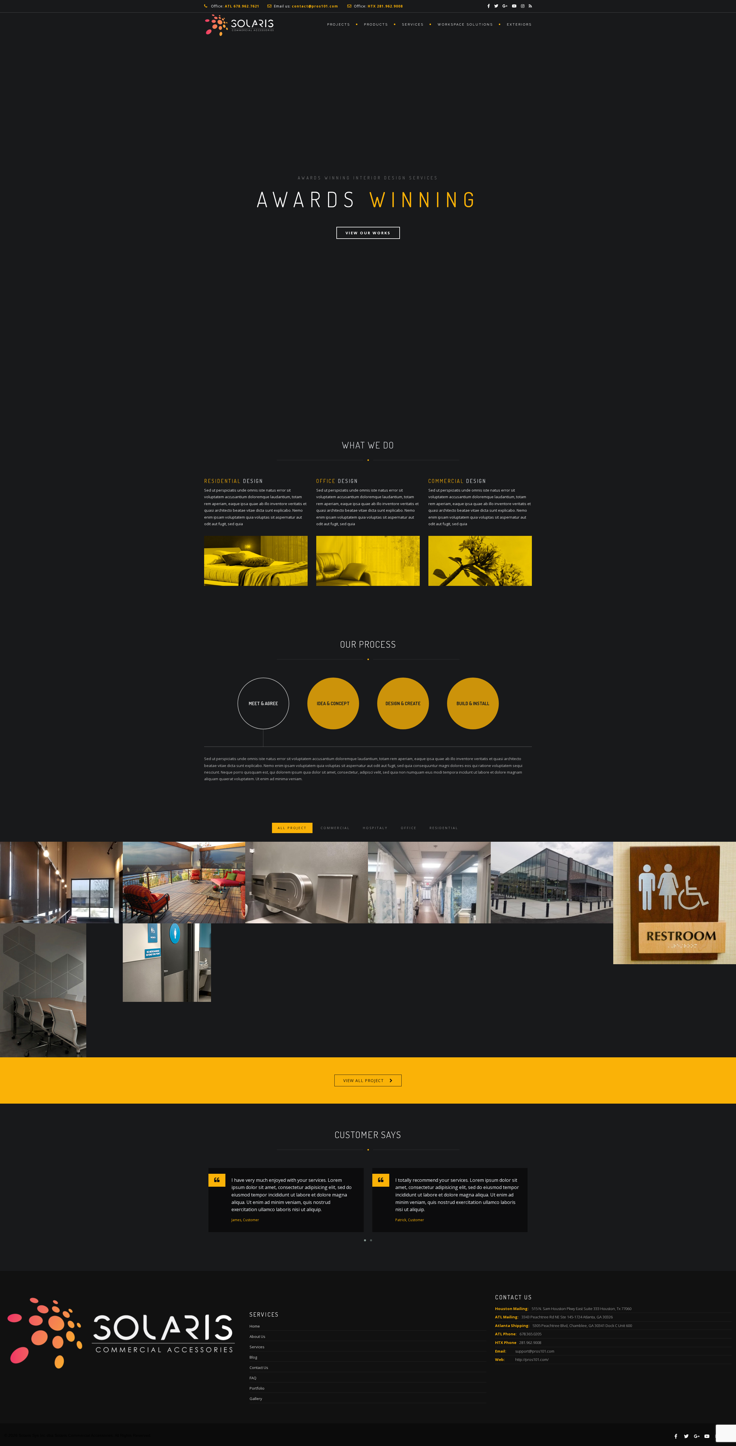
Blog (253, 1357)
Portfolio (257, 1388)
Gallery (256, 1398)
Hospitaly (375, 828)
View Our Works (368, 232)
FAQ (253, 1377)
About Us (257, 1336)
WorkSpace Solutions (465, 24)
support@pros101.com (534, 1351)
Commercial (335, 828)
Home (255, 1326)
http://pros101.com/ (532, 1359)
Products (376, 24)
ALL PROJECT (292, 828)
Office (409, 828)
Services (413, 24)
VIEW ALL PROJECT (363, 1080)
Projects (338, 24)
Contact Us (259, 1367)
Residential (444, 828)
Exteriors (519, 24)
